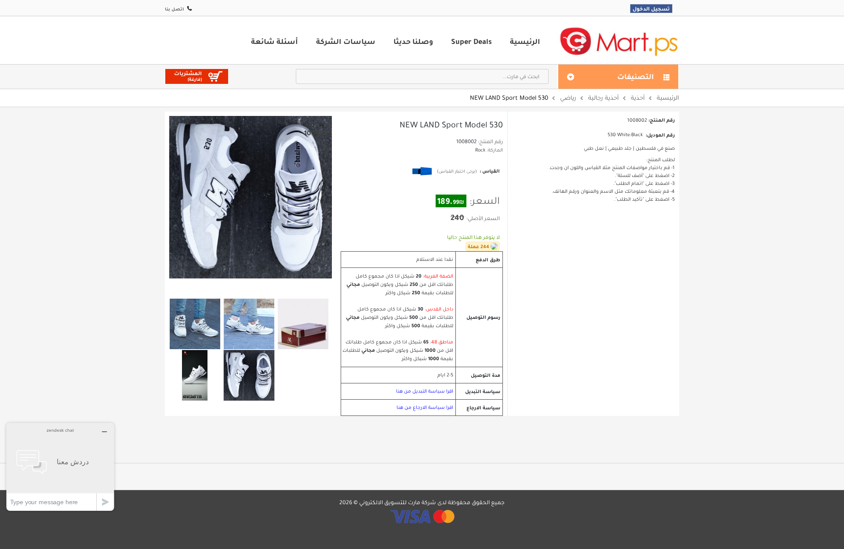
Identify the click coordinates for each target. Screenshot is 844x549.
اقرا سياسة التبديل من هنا (424, 391)
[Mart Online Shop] (618, 41)
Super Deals (471, 41)
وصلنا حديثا (413, 41)
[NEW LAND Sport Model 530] (195, 324)
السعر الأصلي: (483, 218)
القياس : (489, 171)
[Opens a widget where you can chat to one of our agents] (60, 466)
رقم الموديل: (660, 135)
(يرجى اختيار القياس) (457, 171)
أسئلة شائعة (274, 41)
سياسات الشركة (345, 41)
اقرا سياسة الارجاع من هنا (425, 407)
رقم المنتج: (490, 141)
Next (261, 286)
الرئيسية (525, 41)
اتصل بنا (174, 9)
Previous (239, 286)
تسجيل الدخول (651, 8)
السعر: (484, 201)
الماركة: (495, 150)
